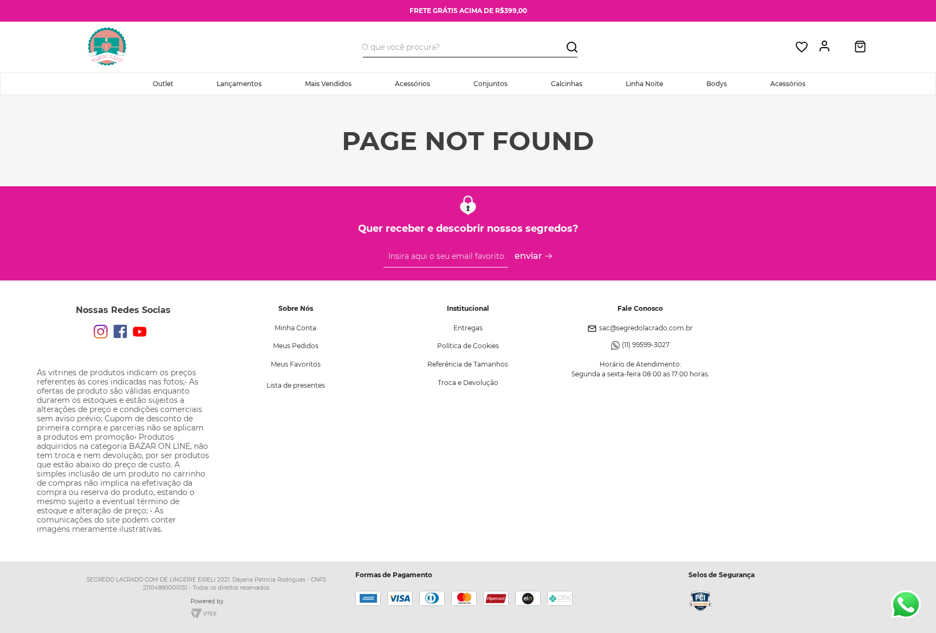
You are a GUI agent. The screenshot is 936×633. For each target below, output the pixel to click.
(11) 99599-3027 (646, 345)
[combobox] (470, 47)
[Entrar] (827, 47)
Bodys (716, 84)
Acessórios (412, 84)
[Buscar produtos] (572, 46)
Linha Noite (644, 84)
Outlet (163, 84)
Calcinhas (566, 84)
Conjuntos (490, 84)
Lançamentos (239, 84)
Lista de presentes (295, 385)
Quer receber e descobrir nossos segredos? (468, 228)
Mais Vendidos (328, 84)
